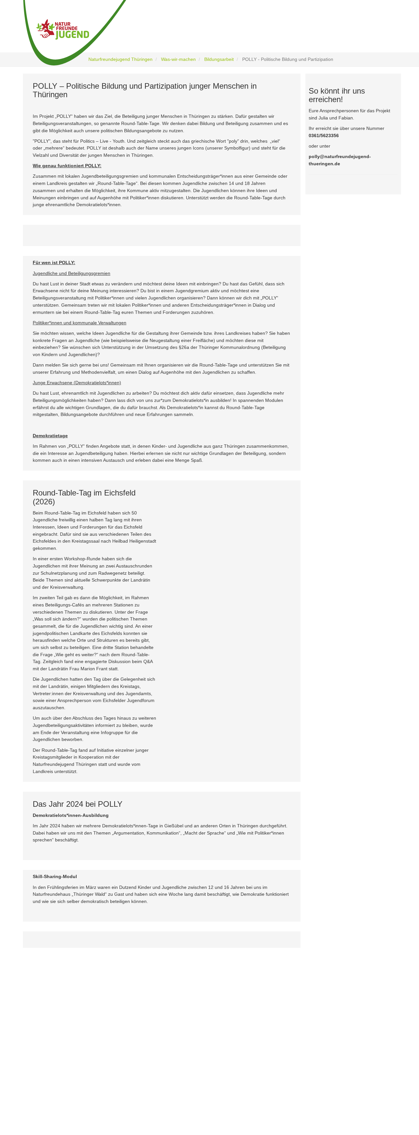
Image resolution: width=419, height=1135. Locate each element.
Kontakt (158, 1084)
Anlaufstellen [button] (366, 33)
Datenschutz (162, 1067)
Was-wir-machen (178, 59)
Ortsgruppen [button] (309, 33)
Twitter (54, 1064)
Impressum (161, 1075)
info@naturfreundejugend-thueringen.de (315, 1074)
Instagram (57, 1050)
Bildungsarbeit (219, 59)
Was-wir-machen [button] (203, 33)
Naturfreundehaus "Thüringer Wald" (184, 1040)
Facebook (57, 1037)
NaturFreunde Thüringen (173, 1032)
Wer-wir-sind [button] (152, 33)
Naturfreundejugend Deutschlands (182, 1049)
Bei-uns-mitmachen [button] (258, 33)
